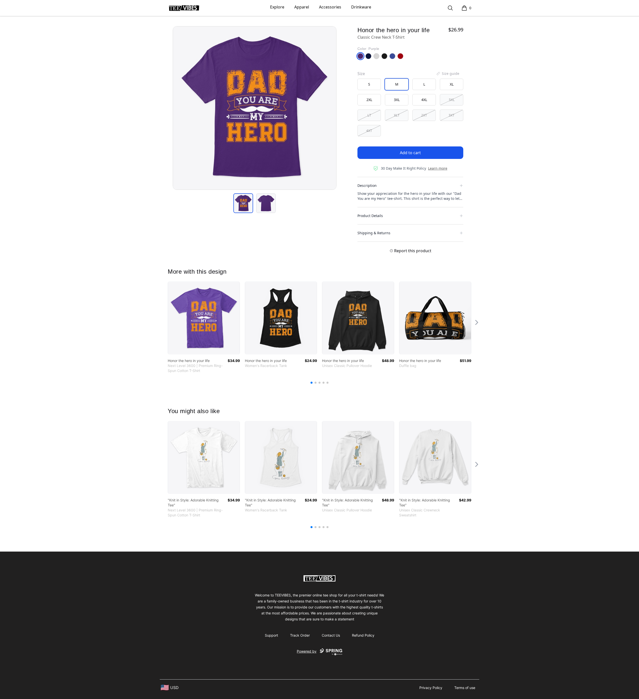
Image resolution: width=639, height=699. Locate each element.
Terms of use (464, 688)
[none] (447, 73)
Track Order (300, 635)
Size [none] (361, 73)
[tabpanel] (254, 108)
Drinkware (361, 7)
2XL (369, 99)
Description (367, 185)
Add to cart (410, 152)
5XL (452, 99)
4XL (424, 99)
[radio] (369, 84)
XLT (397, 115)
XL (452, 84)
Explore (277, 7)
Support (271, 635)
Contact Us (331, 635)
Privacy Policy (430, 688)
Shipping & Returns (373, 233)
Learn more (437, 168)
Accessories (330, 7)
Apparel (301, 7)
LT (369, 115)
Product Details (370, 215)
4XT (369, 130)
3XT (452, 115)
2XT (424, 115)
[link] (204, 318)
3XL (397, 99)
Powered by (307, 651)
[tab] (243, 203)
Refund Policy (363, 635)
